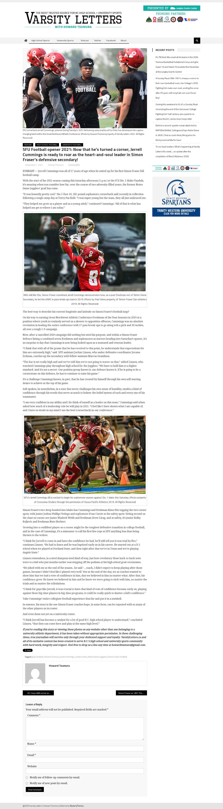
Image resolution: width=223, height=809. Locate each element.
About (124, 40)
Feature (28, 144)
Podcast (85, 40)
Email (31, 755)
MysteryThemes (77, 805)
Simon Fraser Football (117, 656)
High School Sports (40, 40)
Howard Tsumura (55, 164)
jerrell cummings (67, 656)
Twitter (97, 40)
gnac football (37, 656)
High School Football (47, 144)
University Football (72, 144)
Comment (33, 715)
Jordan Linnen (81, 656)
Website (32, 766)
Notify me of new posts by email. (49, 783)
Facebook (111, 40)
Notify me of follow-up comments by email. (55, 777)
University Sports (65, 40)
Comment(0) (73, 164)
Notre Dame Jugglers (97, 656)
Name (31, 743)
